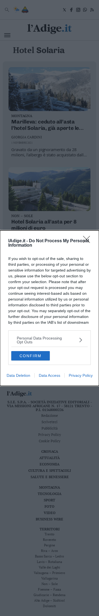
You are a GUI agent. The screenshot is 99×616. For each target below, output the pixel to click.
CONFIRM (31, 356)
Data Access (49, 375)
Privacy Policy (81, 375)
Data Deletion (18, 375)
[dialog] (49, 308)
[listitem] (49, 340)
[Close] (88, 241)
